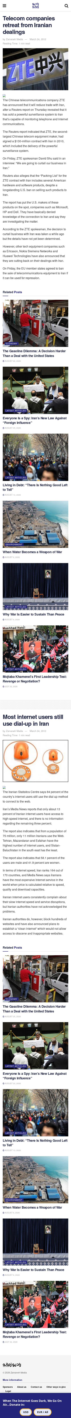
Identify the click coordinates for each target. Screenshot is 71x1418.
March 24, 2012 (38, 39)
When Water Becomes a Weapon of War (32, 551)
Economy (11, 343)
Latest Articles (16, 410)
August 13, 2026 (12, 495)
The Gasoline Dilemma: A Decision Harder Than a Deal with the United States (34, 353)
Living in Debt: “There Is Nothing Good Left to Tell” (35, 487)
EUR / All (42, 1412)
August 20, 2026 (12, 361)
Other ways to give (56, 1386)
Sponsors (8, 1386)
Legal (8, 1391)
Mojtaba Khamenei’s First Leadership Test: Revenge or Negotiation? (35, 679)
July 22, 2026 (10, 686)
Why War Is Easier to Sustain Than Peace (33, 614)
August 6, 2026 (12, 557)
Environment (14, 544)
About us (21, 1386)
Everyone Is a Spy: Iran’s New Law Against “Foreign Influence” (34, 420)
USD (25, 1412)
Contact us (36, 1386)
